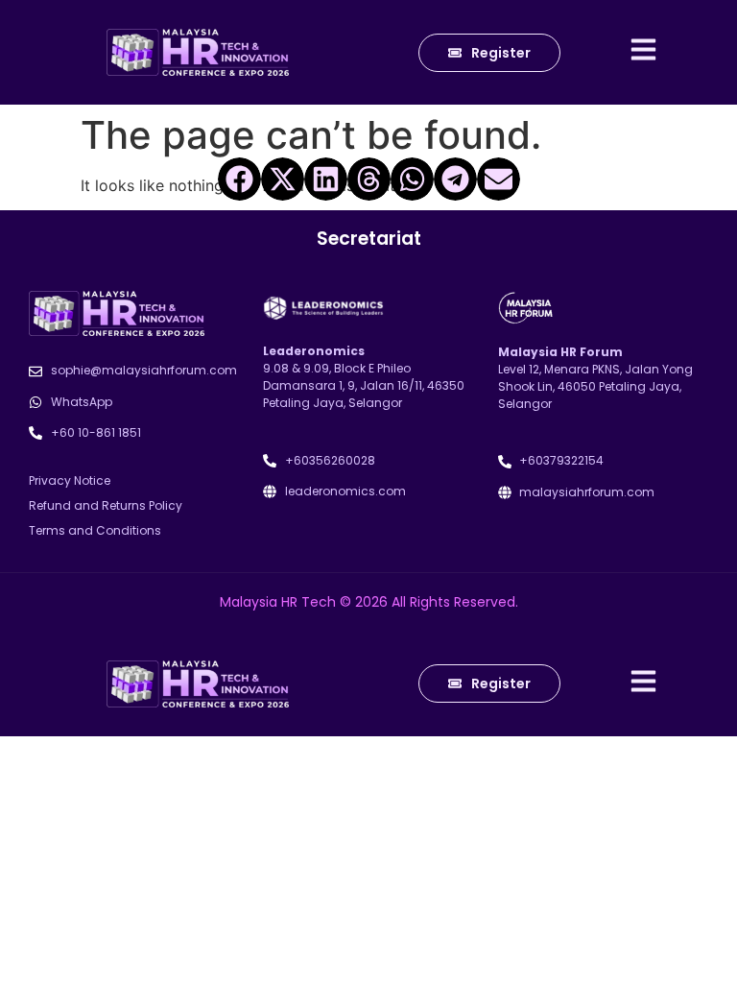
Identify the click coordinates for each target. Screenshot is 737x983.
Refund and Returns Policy (105, 505)
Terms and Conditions (95, 530)
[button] (239, 179)
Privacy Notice (69, 480)
